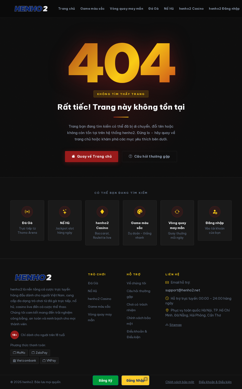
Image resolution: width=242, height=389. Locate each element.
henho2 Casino (191, 8)
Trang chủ (66, 8)
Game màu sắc (92, 8)
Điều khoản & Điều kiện (215, 382)
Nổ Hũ (169, 8)
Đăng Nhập (135, 380)
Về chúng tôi (136, 283)
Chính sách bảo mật (179, 382)
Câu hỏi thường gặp (152, 156)
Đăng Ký (105, 380)
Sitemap (175, 325)
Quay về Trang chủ (94, 156)
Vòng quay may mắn (126, 8)
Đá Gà (153, 8)
